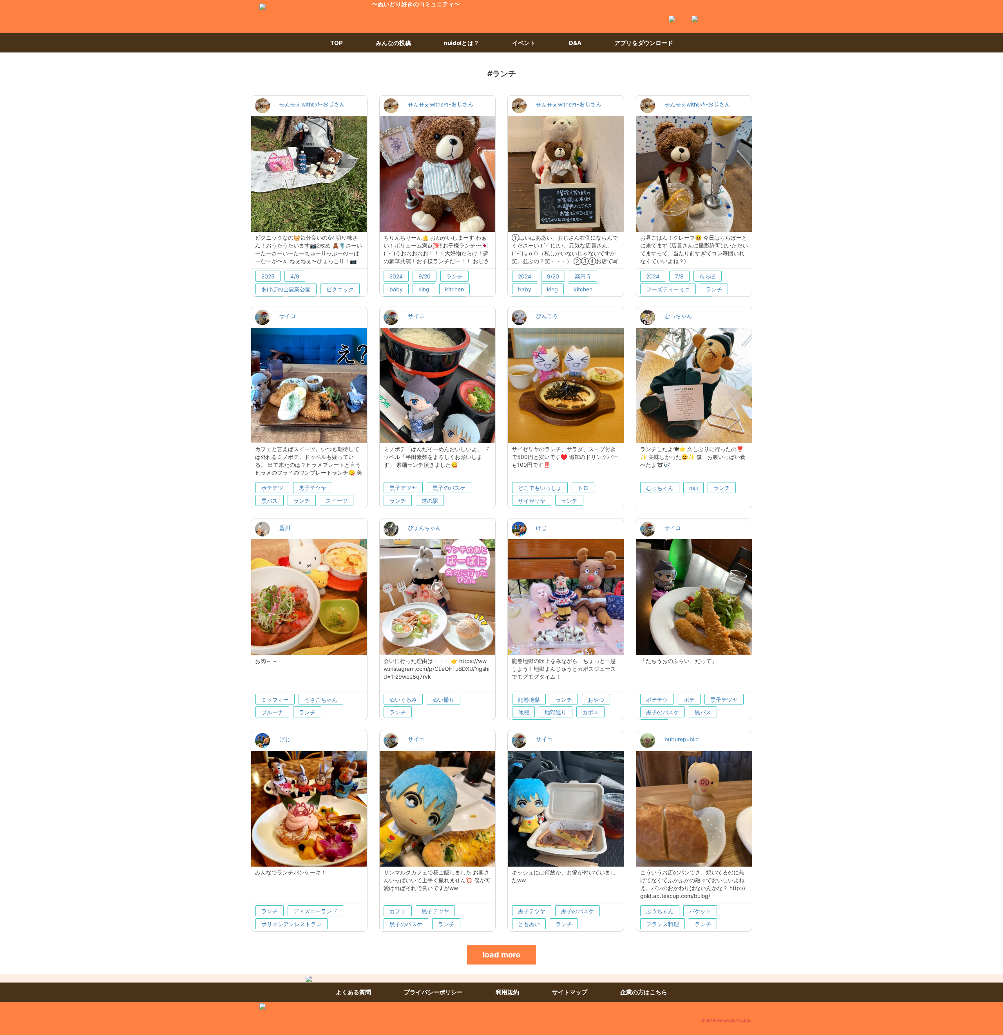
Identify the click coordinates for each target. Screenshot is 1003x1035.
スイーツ (337, 500)
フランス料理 (662, 924)
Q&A (574, 43)
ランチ (454, 276)
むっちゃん (678, 315)
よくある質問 (353, 992)
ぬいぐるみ (403, 699)
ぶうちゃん (659, 911)
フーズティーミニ (668, 289)
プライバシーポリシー (433, 992)
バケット (700, 911)
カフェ (397, 911)
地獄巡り (556, 712)
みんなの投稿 (393, 43)
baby (396, 289)
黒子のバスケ (449, 487)
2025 (268, 276)
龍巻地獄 (529, 699)
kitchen (454, 289)
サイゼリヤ (531, 500)
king (423, 289)
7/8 (679, 276)
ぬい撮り (443, 699)
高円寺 (583, 276)
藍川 (284, 527)
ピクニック (340, 289)
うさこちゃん (320, 699)
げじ (541, 527)
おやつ (596, 699)
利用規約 (507, 992)
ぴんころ (547, 315)
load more (501, 954)
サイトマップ (569, 992)
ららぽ (707, 276)
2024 (396, 276)
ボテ (689, 699)
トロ (583, 487)
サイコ (287, 315)
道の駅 (430, 500)
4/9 (294, 276)
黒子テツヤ (312, 487)
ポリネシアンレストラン (291, 924)
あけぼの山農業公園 (286, 289)
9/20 (424, 276)
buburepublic (681, 739)
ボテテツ (272, 487)
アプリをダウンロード (643, 43)
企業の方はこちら (643, 992)
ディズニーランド (315, 911)
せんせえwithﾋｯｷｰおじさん (312, 104)
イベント (524, 43)
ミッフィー (275, 699)
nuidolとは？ (461, 43)
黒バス (269, 500)
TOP (336, 43)
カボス (590, 712)
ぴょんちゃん (424, 527)
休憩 (523, 712)
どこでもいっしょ (540, 487)
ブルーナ (272, 712)
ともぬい (529, 924)
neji (693, 487)
